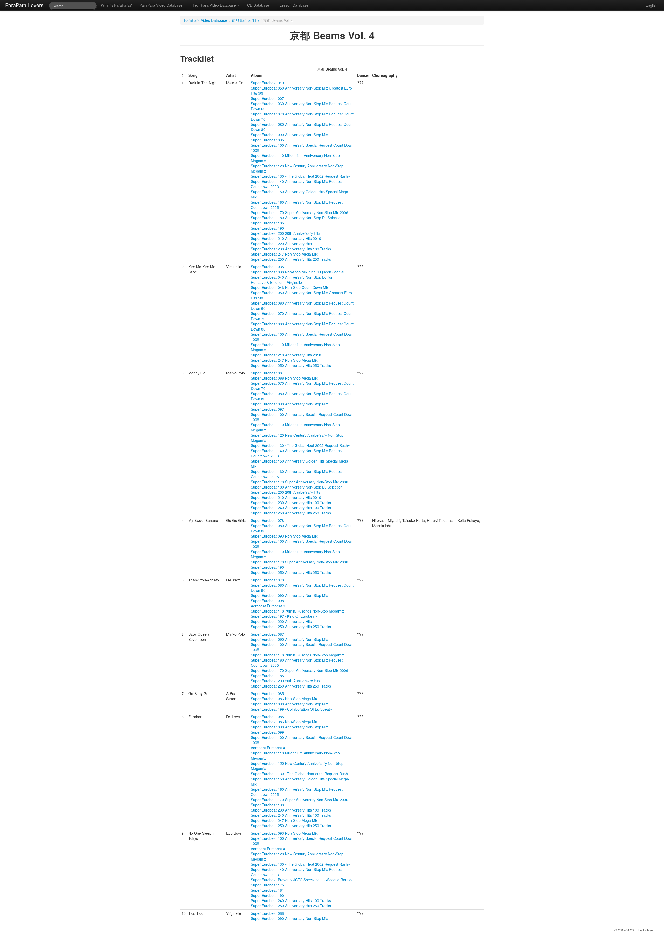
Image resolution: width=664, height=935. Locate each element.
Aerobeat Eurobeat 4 (268, 747)
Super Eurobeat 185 (267, 222)
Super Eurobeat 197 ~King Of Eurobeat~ (284, 616)
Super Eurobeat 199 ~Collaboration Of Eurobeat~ (291, 709)
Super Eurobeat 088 (267, 913)
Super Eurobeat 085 (267, 693)
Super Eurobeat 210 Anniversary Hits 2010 (286, 238)
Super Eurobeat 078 (267, 520)
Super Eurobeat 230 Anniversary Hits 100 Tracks (291, 248)
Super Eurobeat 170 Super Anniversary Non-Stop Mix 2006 (299, 212)
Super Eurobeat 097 (267, 409)
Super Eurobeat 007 (267, 98)
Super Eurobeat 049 (267, 82)
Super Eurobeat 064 (267, 372)
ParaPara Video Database (161, 5)
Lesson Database (294, 5)
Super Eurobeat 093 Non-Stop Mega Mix (284, 536)
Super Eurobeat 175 (267, 885)
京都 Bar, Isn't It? (245, 20)
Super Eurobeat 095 (267, 139)
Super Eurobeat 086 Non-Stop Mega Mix (284, 698)
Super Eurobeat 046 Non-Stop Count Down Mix (290, 287)
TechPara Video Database (215, 5)
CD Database (258, 5)
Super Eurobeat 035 (267, 266)
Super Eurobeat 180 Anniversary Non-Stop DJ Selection (297, 217)
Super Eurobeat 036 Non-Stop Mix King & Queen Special (297, 271)
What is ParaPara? (116, 5)
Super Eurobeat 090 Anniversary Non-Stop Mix (289, 134)
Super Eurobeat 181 (267, 890)
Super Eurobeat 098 (267, 600)
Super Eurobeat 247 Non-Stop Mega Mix (284, 254)
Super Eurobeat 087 (267, 634)
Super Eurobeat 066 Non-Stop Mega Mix (284, 378)
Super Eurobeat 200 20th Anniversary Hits (285, 233)
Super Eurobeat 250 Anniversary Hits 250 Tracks (291, 259)
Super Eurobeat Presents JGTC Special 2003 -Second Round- (302, 879)
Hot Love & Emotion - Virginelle (276, 282)
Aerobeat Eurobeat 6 (268, 605)
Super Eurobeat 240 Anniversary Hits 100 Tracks (291, 507)
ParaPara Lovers (24, 5)
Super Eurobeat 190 (267, 228)
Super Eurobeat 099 (267, 732)
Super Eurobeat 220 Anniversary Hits (281, 243)
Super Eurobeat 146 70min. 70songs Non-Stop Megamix (297, 611)
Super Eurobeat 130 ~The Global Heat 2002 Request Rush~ (300, 176)
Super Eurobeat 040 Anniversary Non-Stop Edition (292, 277)
